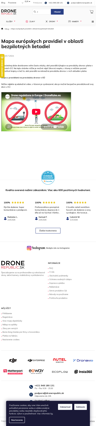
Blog (3, 3)
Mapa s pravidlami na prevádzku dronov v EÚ (23, 77)
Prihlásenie (7, 313)
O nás (51, 272)
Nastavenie (16, 420)
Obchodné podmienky (57, 275)
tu (51, 413)
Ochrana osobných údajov (59, 279)
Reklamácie (53, 287)
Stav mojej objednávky (12, 321)
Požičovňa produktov (57, 298)
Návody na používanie (57, 294)
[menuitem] (11, 21)
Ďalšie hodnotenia (47, 230)
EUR (24, 1)
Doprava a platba (56, 283)
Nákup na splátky (9, 324)
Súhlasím (79, 407)
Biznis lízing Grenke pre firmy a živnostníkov (21, 332)
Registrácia (7, 317)
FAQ (50, 268)
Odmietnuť (64, 407)
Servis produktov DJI (57, 290)
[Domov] (2, 29)
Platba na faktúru (9, 336)
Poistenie (12, 3)
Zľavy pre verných (10, 328)
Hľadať (56, 12)
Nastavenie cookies (11, 339)
